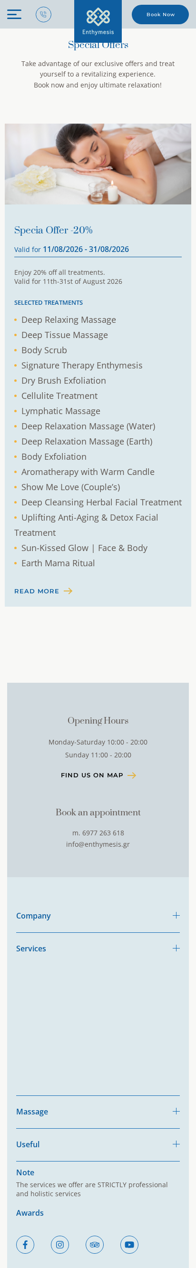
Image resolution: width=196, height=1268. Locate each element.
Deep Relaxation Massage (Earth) (86, 441)
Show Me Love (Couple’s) (70, 487)
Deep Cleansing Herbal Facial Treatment (101, 502)
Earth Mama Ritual (58, 563)
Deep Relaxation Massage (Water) (88, 426)
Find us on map (92, 775)
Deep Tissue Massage (64, 334)
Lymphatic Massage (60, 410)
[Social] (25, 1245)
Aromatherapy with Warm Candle (88, 471)
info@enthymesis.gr (98, 844)
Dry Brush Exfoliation (63, 380)
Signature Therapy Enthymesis (82, 365)
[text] (98, 21)
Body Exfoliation (54, 456)
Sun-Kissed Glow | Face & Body (84, 547)
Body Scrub (44, 350)
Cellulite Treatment (59, 395)
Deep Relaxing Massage (68, 319)
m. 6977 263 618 (98, 832)
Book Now (161, 14)
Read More (36, 591)
